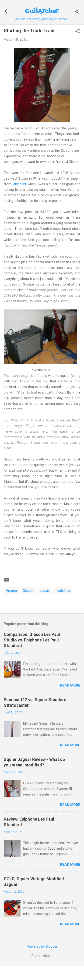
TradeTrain (63, 590)
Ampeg (11, 590)
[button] (77, 31)
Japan (44, 590)
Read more (70, 685)
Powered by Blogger (42, 946)
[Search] (77, 13)
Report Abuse (42, 956)
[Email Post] (6, 581)
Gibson (28, 590)
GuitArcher (42, 11)
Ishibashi (19, 184)
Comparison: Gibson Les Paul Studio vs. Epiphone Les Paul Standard (32, 640)
